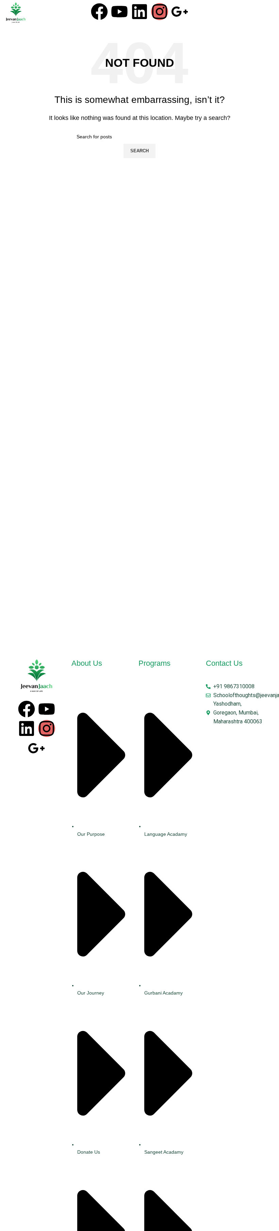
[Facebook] (99, 11)
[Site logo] (15, 12)
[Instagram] (159, 11)
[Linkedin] (139, 11)
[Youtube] (119, 11)
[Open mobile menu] (266, 13)
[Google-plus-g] (179, 11)
